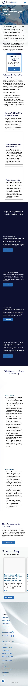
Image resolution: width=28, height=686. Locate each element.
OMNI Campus (5, 617)
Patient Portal (5, 672)
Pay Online (5, 675)
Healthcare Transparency (8, 669)
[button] (8, 250)
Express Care (5, 650)
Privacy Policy (5, 666)
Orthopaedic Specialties (8, 641)
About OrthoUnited (7, 653)
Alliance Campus (5, 626)
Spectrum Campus (6, 620)
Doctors (4, 644)
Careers (4, 663)
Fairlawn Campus (6, 623)
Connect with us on (6, 632)
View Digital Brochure (7, 656)
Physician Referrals (7, 660)
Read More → (7, 590)
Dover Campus (5, 629)
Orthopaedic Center (7, 647)
